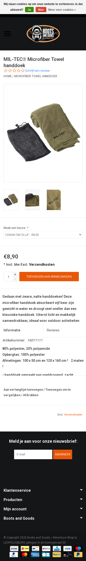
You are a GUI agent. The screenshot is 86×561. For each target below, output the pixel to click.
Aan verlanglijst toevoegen (23, 389)
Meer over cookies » (62, 9)
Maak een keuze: (16, 228)
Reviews (53, 330)
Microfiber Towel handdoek (35, 76)
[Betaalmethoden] (13, 548)
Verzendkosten (42, 265)
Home (8, 76)
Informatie (12, 330)
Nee (41, 9)
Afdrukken (30, 395)
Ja (29, 9)
